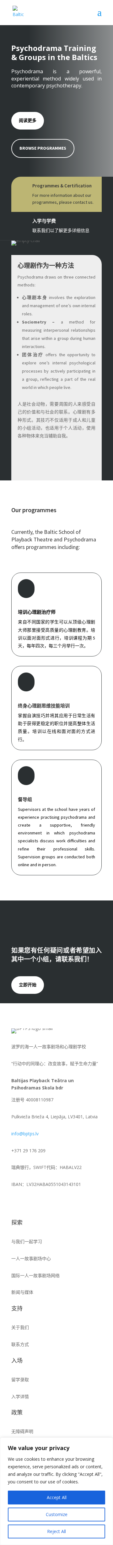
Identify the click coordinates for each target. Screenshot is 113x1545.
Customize (56, 1514)
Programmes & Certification (62, 186)
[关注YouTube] (67, 1203)
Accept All (57, 1497)
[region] (56, 1491)
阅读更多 (27, 120)
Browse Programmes (42, 148)
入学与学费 (44, 221)
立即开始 (27, 985)
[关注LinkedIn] (41, 1203)
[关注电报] (54, 1203)
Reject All (56, 1531)
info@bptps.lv (25, 1134)
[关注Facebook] (16, 1203)
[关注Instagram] (29, 1203)
